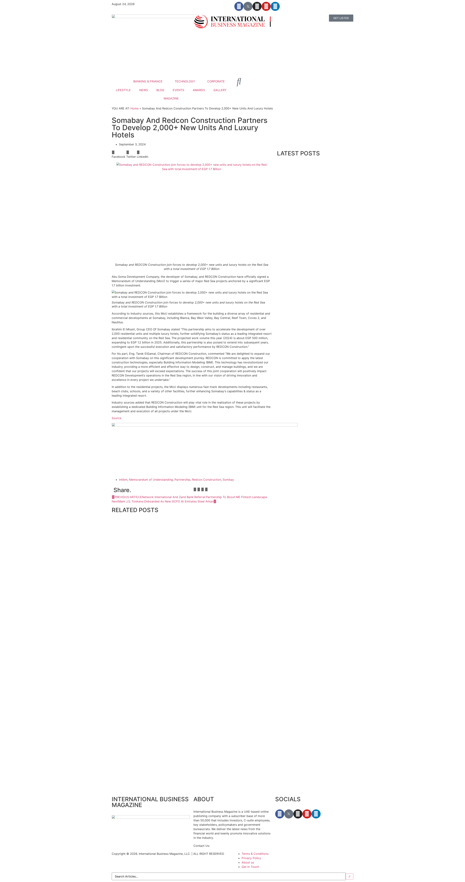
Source (116, 418)
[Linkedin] (275, 6)
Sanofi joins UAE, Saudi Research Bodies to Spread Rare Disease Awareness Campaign (171, 695)
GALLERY (220, 90)
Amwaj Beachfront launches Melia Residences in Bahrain (150, 603)
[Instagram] (257, 6)
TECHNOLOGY (185, 81)
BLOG (160, 90)
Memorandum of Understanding (151, 479)
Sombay (228, 479)
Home (134, 108)
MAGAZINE (171, 98)
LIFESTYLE (123, 90)
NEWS (143, 90)
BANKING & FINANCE (148, 81)
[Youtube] (266, 6)
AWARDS (199, 90)
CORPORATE (216, 81)
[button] (118, 154)
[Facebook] (238, 6)
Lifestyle (116, 599)
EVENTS (178, 90)
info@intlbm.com (222, 846)
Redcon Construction (206, 479)
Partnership (182, 479)
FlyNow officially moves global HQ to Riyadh (142, 787)
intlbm (123, 479)
